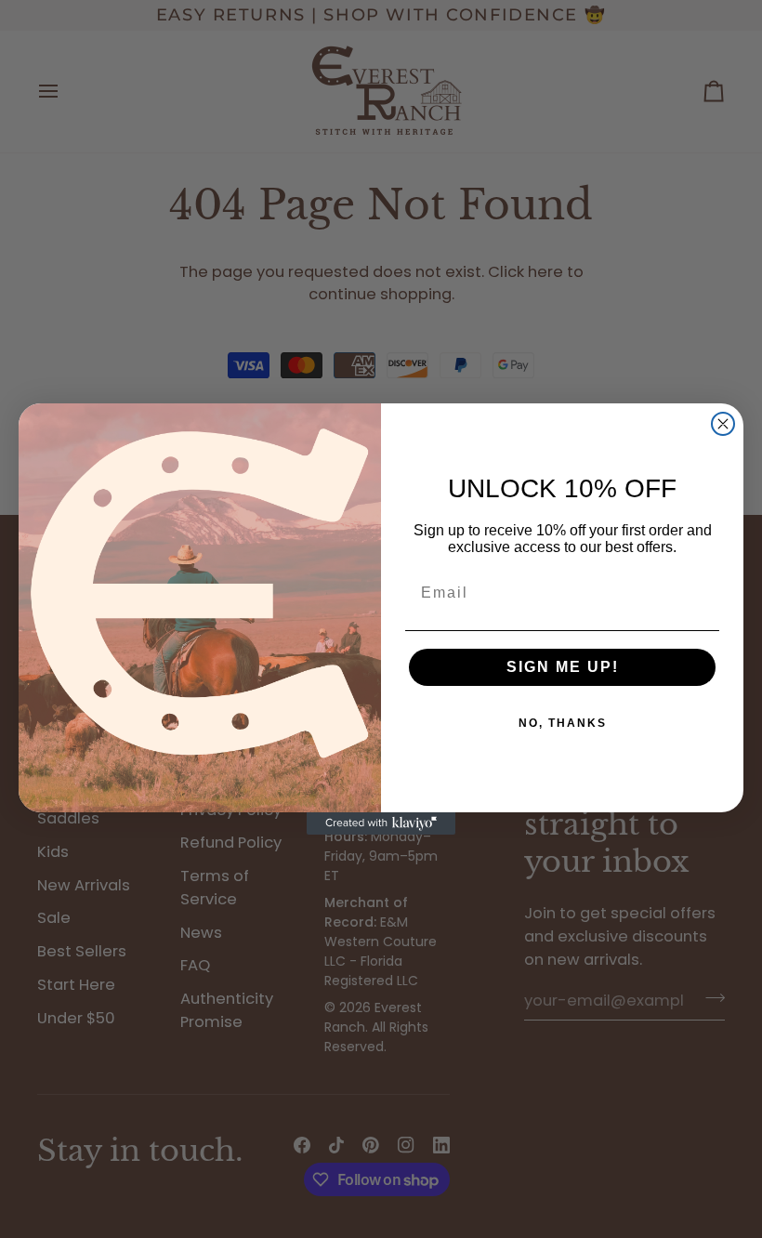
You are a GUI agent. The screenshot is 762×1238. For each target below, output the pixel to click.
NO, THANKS (563, 723)
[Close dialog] (723, 424)
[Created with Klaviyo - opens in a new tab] (381, 823)
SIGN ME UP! (562, 667)
